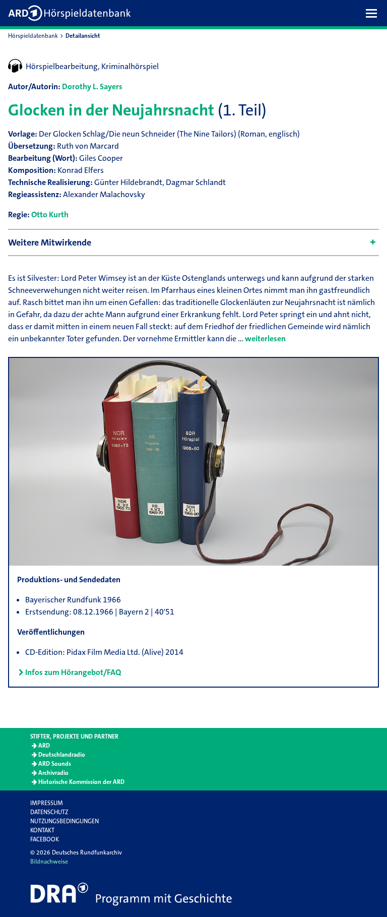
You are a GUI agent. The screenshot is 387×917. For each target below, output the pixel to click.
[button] (374, 13)
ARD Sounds (54, 764)
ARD (44, 746)
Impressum (46, 803)
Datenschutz (49, 812)
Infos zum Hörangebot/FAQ (73, 672)
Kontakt (42, 830)
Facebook (44, 839)
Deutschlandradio (61, 755)
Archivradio (53, 773)
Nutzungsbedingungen (64, 821)
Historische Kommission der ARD (81, 782)
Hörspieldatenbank (33, 36)
